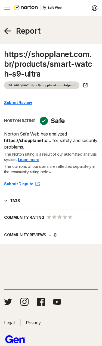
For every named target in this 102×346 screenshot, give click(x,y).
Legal (9, 322)
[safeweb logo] (52, 8)
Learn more (28, 159)
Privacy (33, 322)
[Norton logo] (26, 8)
